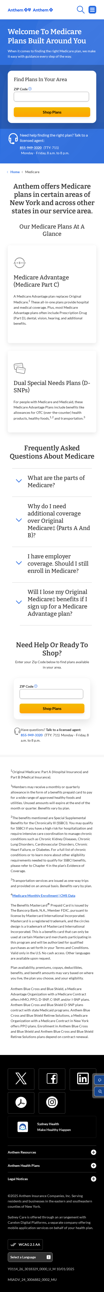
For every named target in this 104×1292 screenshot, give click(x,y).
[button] (30, 89)
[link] (30, 10)
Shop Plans (52, 112)
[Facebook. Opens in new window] (52, 1078)
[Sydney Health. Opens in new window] (22, 1127)
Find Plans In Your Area (40, 79)
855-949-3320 (31, 148)
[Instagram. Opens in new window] (52, 1102)
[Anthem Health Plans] (93, 1165)
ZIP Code (21, 89)
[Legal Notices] (93, 1179)
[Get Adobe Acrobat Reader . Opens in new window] (21, 1102)
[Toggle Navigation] (92, 10)
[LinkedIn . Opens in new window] (83, 1078)
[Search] (74, 10)
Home (15, 172)
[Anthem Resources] (93, 1152)
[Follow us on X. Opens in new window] (21, 1078)
